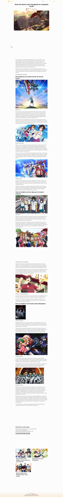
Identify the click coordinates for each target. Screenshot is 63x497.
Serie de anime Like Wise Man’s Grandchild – (22, 432)
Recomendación (34, 9)
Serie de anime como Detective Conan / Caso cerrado (24, 431)
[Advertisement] (31, 37)
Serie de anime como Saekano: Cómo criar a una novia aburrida (25, 428)
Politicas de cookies (35, 495)
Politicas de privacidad (28, 495)
